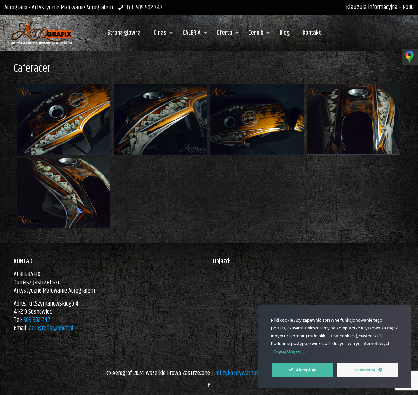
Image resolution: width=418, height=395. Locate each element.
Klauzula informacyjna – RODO (380, 7)
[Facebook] (208, 385)
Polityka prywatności (238, 373)
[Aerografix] (41, 29)
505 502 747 (37, 320)
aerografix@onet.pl (51, 328)
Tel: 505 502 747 (144, 8)
